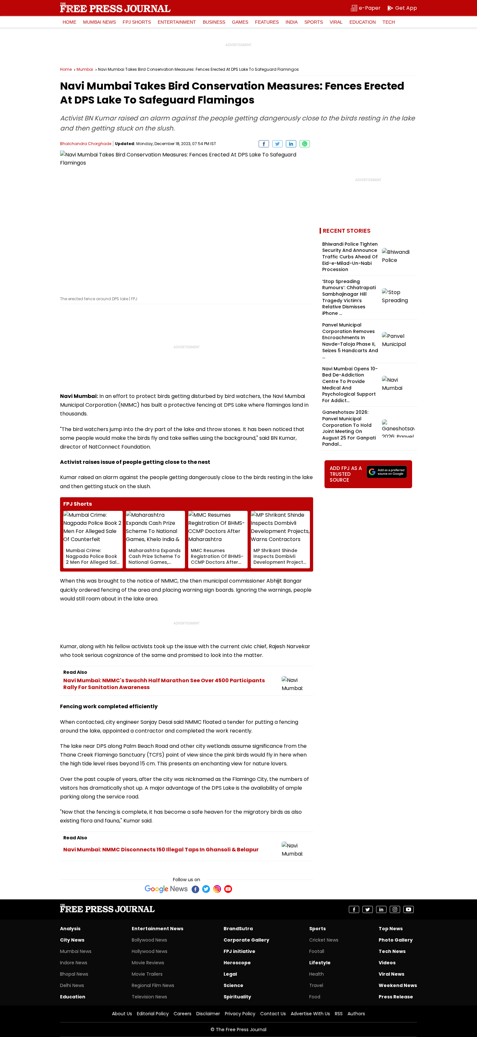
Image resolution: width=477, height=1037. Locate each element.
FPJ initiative (239, 951)
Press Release (396, 997)
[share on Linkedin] (291, 143)
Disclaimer (208, 1013)
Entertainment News (157, 928)
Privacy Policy (240, 1013)
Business (214, 22)
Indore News (73, 962)
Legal (230, 974)
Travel (316, 985)
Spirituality (237, 997)
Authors (356, 1013)
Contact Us (273, 1013)
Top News (391, 928)
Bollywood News (149, 940)
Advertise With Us (310, 1013)
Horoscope (237, 962)
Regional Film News (153, 985)
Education (362, 22)
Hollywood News (149, 951)
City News (72, 940)
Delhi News (72, 985)
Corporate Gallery (246, 940)
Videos (387, 962)
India (292, 22)
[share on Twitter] (277, 143)
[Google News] (166, 889)
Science (233, 985)
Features (267, 22)
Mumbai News (99, 22)
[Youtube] (228, 889)
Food (314, 997)
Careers (182, 1013)
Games (240, 22)
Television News (149, 997)
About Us (122, 1013)
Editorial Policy (153, 1013)
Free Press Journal (115, 7)
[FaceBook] (195, 889)
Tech (389, 22)
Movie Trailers (147, 974)
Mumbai (85, 69)
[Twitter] (206, 889)
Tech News (392, 951)
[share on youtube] (408, 909)
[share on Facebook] (264, 143)
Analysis (70, 928)
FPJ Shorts (137, 22)
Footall (316, 951)
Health (316, 974)
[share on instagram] (395, 909)
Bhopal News (74, 974)
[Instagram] (217, 889)
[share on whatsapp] (305, 143)
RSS (339, 1013)
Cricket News (323, 940)
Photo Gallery (396, 940)
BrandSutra (238, 928)
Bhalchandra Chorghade (85, 143)
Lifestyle (320, 962)
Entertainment (177, 22)
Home (69, 22)
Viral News (391, 974)
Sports (313, 22)
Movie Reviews (148, 962)
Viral (336, 22)
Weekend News (398, 985)
